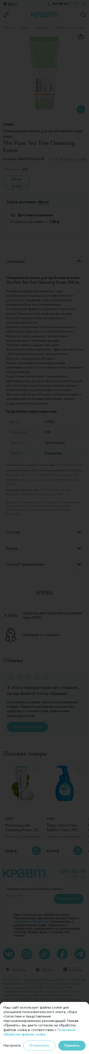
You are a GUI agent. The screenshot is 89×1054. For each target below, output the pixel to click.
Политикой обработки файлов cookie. (39, 1032)
